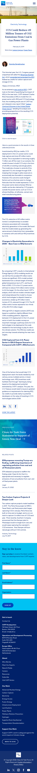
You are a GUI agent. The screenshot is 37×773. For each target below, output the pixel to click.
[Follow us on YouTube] (28, 770)
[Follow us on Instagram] (18, 770)
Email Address (7, 582)
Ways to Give (10, 742)
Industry (5, 534)
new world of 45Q (20, 90)
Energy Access (7, 699)
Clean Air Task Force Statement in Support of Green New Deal (16, 435)
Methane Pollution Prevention (12, 714)
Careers (5, 671)
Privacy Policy (18, 764)
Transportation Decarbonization (13, 723)
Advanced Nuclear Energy (11, 690)
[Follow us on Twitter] (13, 770)
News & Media (7, 668)
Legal (4, 485)
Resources (5, 674)
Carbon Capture (17, 50)
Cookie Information (24, 762)
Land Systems (7, 708)
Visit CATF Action (8, 680)
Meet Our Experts (8, 665)
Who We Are (6, 662)
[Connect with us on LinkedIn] (8, 770)
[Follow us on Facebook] (23, 770)
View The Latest (8, 412)
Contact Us (6, 621)
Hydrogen (5, 717)
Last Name (6, 573)
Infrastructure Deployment (11, 705)
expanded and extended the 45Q (22, 77)
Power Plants (28, 50)
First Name (6, 563)
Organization (6, 592)
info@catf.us (11, 632)
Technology (22, 24)
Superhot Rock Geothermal (11, 720)
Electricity (14, 24)
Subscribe (5, 677)
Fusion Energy (7, 702)
